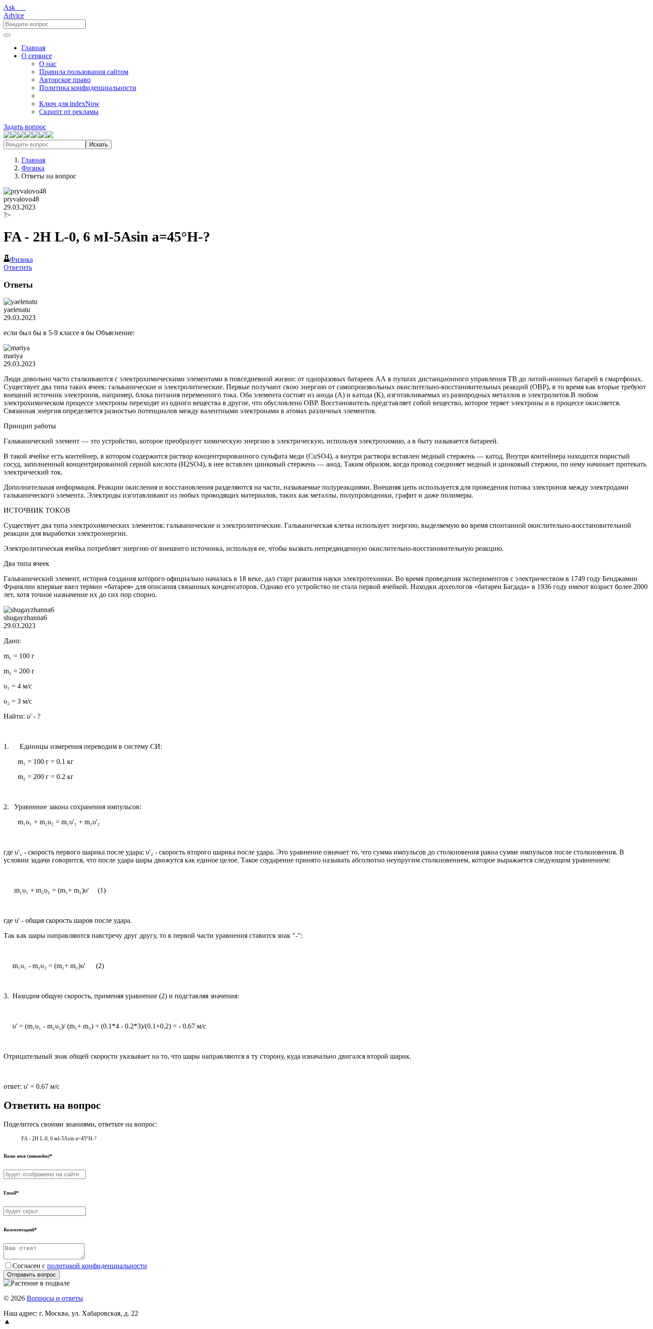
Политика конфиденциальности (87, 87)
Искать (98, 144)
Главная (33, 47)
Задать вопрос (25, 127)
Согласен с (79, 1266)
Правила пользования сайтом (83, 71)
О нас (47, 63)
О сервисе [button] (36, 55)
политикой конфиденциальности (97, 1266)
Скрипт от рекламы (69, 111)
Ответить (18, 267)
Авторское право (65, 79)
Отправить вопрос (31, 1274)
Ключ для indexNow (69, 103)
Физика (32, 168)
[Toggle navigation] (7, 35)
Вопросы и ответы (55, 1298)
